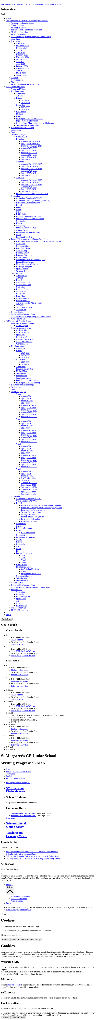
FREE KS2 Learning (19, 610)
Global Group (21, 250)
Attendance (20, 96)
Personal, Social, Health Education (30, 219)
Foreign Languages (24, 553)
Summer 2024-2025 (29, 159)
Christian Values (22, 332)
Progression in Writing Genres (33, 510)
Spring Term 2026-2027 (30, 143)
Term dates (15, 39)
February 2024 (22, 66)
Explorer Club (22, 289)
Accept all (15, 939)
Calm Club (20, 244)
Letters (19, 98)
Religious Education (24, 237)
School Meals (21, 376)
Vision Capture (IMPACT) (27, 501)
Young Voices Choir (24, 307)
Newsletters (21, 105)
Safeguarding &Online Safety (16, 825)
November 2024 (22, 57)
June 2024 (20, 62)
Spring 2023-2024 (28, 407)
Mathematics (21, 524)
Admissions (21, 93)
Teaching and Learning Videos (33, 858)
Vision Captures (17, 25)
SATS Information (28, 478)
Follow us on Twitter (19, 681)
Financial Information (24, 369)
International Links (23, 567)
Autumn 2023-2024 (29, 405)
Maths (18, 209)
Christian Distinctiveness (21, 328)
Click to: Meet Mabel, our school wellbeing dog (35, 123)
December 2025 (22, 46)
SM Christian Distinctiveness (32, 852)
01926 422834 (17, 640)
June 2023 (20, 71)
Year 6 (18, 469)
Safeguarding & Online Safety (33, 856)
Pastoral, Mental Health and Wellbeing (26, 30)
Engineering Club (23, 596)
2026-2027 (25, 353)
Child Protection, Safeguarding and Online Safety (31, 37)
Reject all (5, 939)
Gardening (20, 594)
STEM (19, 539)
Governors (15, 41)
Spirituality (20, 335)
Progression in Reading (30, 519)
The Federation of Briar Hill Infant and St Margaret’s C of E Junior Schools (31, 4)
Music (18, 235)
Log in (8, 615)
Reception (20, 139)
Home (8, 18)
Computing (20, 225)
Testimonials (16, 130)
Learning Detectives (24, 255)
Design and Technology (25, 537)
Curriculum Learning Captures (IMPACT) (33, 200)
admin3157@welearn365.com (23, 656)
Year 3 (18, 394)
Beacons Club (21, 605)
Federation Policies (18, 34)
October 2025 (21, 48)
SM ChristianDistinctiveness (15, 789)
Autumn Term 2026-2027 (31, 141)
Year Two (20, 178)
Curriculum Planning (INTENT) (29, 198)
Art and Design (22, 230)
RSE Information (28, 533)
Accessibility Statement (20, 896)
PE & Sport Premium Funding (28, 382)
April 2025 (20, 52)
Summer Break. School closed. (23, 813)
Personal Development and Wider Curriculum (29, 239)
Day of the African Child (31, 574)
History (19, 223)
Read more (10, 818)
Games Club (21, 291)
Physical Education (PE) (26, 228)
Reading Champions (24, 266)
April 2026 (20, 43)
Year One (20, 162)
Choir (18, 603)
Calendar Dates (21, 854)
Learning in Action (18, 27)
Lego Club (20, 296)
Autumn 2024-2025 (29, 155)
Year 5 (18, 444)
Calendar (14, 77)
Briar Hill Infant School (15, 87)
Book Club (20, 280)
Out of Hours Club (18, 608)
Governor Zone (17, 80)
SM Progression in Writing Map (18, 783)
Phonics (19, 207)
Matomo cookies (14, 985)
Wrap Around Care (18, 319)
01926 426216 (17, 644)
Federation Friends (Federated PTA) (25, 84)
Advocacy (25, 571)
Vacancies (15, 82)
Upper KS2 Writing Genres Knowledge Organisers (41, 508)
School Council (22, 578)
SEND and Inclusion (19, 32)
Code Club (20, 592)
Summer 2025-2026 (29, 153)
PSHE (18, 530)
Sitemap (9, 885)
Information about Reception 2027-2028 (32, 194)
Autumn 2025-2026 (29, 148)
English (19, 205)
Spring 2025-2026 (28, 150)
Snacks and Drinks (23, 378)
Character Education (24, 246)
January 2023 (21, 75)
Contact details (17, 312)
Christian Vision (22, 330)
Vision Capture (22, 326)
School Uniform (22, 373)
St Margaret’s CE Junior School (18, 321)
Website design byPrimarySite (18, 910)
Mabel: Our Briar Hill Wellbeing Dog (31, 260)
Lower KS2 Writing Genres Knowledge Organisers (41, 505)
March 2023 (21, 73)
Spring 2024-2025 (28, 157)
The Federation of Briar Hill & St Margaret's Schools (27, 21)
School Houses (22, 580)
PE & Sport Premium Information (29, 118)
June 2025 (20, 50)
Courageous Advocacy (25, 339)
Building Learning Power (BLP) (29, 216)
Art (17, 546)
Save (23, 1018)
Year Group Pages (18, 134)
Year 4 (18, 419)
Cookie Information (19, 898)
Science (19, 212)
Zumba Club (21, 310)
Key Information (17, 91)
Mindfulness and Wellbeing (27, 264)
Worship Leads (22, 344)
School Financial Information (27, 125)
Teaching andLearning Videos (16, 834)
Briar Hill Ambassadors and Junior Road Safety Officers (38, 241)
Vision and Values (18, 89)
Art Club (19, 278)
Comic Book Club (23, 285)
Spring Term (26, 398)
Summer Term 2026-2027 (31, 146)
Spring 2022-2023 (28, 414)
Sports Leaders (22, 269)
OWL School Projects (30, 569)
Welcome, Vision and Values (22, 23)
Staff (13, 132)
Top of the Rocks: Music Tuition (29, 303)
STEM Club (21, 305)
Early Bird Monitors (24, 248)
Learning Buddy (22, 253)
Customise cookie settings (31, 939)
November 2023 (22, 68)
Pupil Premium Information (27, 121)
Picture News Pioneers (25, 262)
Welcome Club (22, 271)
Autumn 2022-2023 (29, 412)
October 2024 (21, 59)
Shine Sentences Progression (32, 517)
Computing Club (23, 282)
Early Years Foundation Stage (28, 203)
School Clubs (16, 273)
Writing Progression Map (31, 512)
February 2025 (22, 55)
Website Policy (17, 901)
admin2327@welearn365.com (23, 651)
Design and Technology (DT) (28, 232)
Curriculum (15, 196)
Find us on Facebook (19, 670)
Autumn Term (26, 396)
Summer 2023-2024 (29, 410)
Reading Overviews (29, 521)
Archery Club (21, 275)
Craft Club (20, 287)
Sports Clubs (21, 599)
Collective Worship (23, 337)
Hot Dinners (21, 112)
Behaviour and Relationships (22, 128)
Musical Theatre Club (24, 298)
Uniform (19, 116)
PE (17, 551)
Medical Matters (22, 371)
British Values (21, 214)
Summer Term (27, 401)
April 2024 (20, 64)
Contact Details (17, 583)
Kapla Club (20, 294)
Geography (20, 221)
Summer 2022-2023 (29, 417)
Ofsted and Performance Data (23, 314)
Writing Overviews (28, 514)
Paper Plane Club (23, 301)
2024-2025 (25, 103)
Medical (19, 114)
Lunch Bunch (21, 257)
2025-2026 (25, 100)
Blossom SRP (21, 137)
